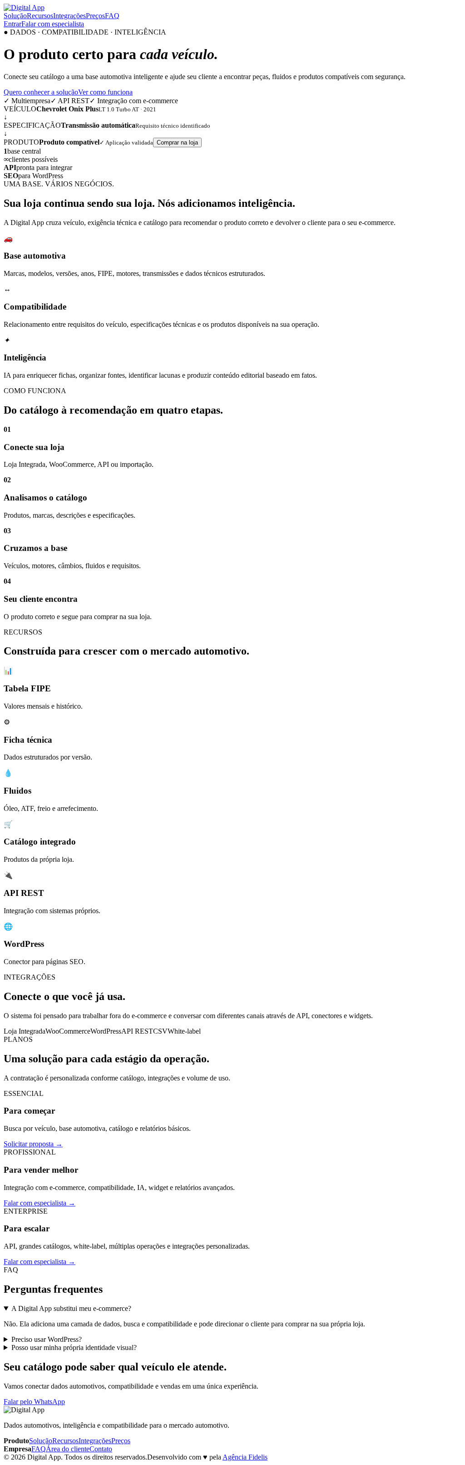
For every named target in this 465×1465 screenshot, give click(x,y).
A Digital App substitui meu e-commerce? (71, 1308)
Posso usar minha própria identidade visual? (74, 1347)
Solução (15, 16)
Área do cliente (67, 1449)
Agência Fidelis (245, 1457)
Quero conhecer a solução (41, 92)
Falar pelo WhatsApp (34, 1401)
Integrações (69, 16)
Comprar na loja (177, 142)
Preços (95, 16)
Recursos (40, 16)
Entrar (12, 24)
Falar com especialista (52, 24)
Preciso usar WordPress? (46, 1339)
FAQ (112, 16)
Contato (100, 1449)
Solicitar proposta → (33, 1144)
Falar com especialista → (39, 1203)
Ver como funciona (105, 92)
